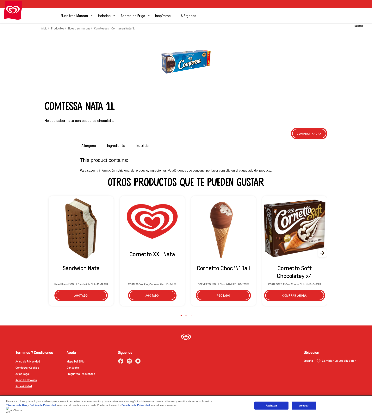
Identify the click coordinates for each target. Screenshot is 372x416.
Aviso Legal (22, 374)
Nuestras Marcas (74, 15)
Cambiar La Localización (339, 360)
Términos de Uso (16, 405)
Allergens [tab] (89, 145)
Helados (104, 15)
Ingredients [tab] (116, 145)
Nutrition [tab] (143, 145)
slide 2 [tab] (186, 315)
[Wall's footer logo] (186, 338)
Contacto (73, 367)
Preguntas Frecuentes (81, 374)
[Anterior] (49, 253)
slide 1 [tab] (181, 315)
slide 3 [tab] (190, 315)
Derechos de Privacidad (135, 405)
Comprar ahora (294, 295)
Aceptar (303, 405)
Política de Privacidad (43, 405)
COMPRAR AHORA (309, 133)
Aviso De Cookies (26, 380)
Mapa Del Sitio (75, 361)
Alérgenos (188, 15)
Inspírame (163, 15)
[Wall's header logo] (13, 10)
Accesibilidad (24, 386)
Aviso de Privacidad (28, 361)
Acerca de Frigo (133, 15)
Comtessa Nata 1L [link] (122, 28)
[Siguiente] (322, 253)
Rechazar (271, 405)
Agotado (81, 295)
